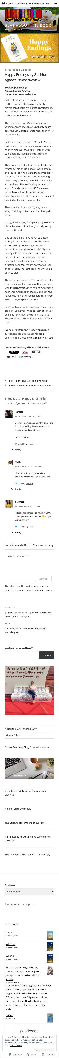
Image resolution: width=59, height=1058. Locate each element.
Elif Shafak (11, 1018)
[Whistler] (50, 950)
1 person (29, 483)
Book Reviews (18, 381)
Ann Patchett (12, 947)
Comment (43, 578)
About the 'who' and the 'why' (21, 728)
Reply (18, 449)
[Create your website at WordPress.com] (29, 3)
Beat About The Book (28, 25)
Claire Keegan (13, 936)
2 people (29, 444)
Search (47, 655)
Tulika (27, 70)
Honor (9, 1015)
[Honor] (50, 1021)
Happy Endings (18, 385)
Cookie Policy (16, 1045)
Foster (9, 932)
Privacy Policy (12, 735)
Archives (10, 885)
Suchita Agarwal (40, 385)
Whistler (10, 944)
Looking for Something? (19, 648)
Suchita (19, 501)
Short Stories (38, 381)
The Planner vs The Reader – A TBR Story (27, 854)
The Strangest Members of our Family (26, 822)
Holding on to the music (18, 808)
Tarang (19, 411)
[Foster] (50, 939)
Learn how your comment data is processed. (29, 590)
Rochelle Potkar (13, 982)
